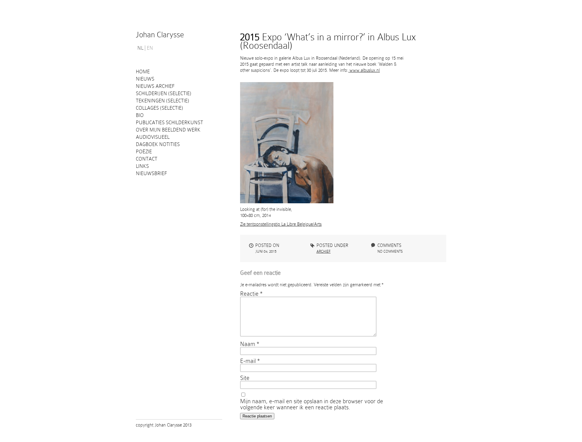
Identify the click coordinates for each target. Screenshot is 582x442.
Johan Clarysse (160, 34)
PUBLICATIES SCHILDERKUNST (169, 122)
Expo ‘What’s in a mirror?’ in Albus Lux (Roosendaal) (328, 41)
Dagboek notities (158, 144)
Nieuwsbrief (151, 173)
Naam (249, 344)
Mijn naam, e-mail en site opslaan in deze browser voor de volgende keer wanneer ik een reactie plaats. (311, 404)
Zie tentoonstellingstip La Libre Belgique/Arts (281, 224)
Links (142, 166)
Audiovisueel (152, 137)
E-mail (250, 361)
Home (143, 72)
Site (244, 378)
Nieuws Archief (155, 86)
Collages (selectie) (159, 108)
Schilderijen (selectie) (163, 93)
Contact (146, 159)
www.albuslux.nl (364, 70)
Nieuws (145, 79)
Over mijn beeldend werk (168, 130)
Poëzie (144, 152)
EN (150, 48)
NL (140, 48)
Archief (323, 251)
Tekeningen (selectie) (162, 101)
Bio (140, 115)
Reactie (251, 294)
